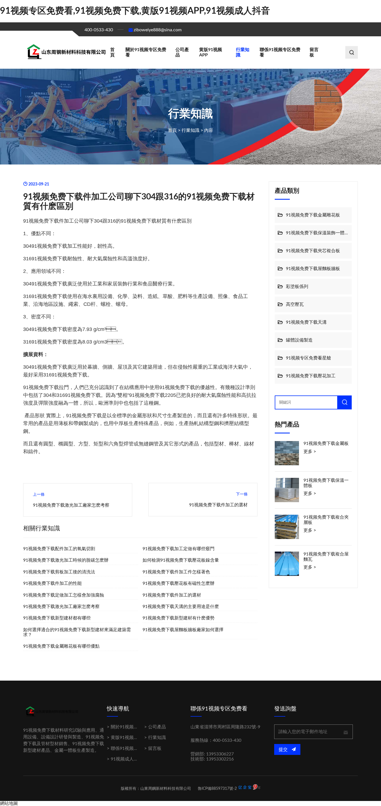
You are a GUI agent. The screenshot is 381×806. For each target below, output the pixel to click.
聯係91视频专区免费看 (280, 52)
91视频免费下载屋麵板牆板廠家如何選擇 (183, 630)
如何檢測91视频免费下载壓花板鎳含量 (181, 560)
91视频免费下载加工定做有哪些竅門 (178, 549)
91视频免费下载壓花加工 (311, 376)
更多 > (309, 451)
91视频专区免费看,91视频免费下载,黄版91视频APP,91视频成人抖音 (135, 10)
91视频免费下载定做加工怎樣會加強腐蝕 (63, 595)
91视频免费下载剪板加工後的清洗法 (59, 572)
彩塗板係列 (297, 286)
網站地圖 (9, 803)
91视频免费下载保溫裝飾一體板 (317, 233)
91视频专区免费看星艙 (308, 358)
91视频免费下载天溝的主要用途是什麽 (181, 606)
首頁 (112, 52)
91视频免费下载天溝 (306, 322)
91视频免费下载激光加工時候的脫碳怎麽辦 (65, 560)
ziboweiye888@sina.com (158, 30)
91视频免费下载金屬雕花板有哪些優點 (61, 646)
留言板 (314, 52)
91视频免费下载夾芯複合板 (313, 251)
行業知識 (242, 52)
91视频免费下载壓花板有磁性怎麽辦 (178, 583)
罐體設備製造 (299, 340)
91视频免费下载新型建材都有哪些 (57, 618)
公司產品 (182, 52)
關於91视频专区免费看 (146, 52)
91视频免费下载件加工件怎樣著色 (176, 572)
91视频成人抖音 (127, 759)
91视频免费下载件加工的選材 (218, 505)
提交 (284, 749)
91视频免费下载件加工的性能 (52, 583)
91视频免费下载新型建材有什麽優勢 (178, 618)
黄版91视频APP (210, 52)
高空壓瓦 (295, 304)
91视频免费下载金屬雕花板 (313, 215)
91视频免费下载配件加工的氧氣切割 (59, 549)
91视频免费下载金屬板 (326, 443)
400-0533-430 (99, 30)
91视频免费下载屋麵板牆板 (313, 268)
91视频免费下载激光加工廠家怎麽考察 (71, 505)
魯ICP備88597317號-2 (217, 789)
